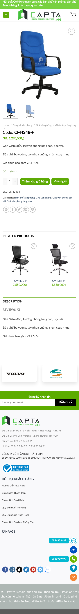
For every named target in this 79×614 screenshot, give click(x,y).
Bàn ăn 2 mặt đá (44, 601)
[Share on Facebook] (13, 210)
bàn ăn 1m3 (52, 592)
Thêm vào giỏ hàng (35, 181)
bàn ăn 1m (35, 592)
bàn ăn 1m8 (22, 601)
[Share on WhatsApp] (6, 210)
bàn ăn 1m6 (34, 596)
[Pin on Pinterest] (33, 210)
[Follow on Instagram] (12, 570)
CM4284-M (58, 281)
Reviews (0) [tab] (11, 309)
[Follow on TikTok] (19, 570)
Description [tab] (12, 301)
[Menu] (6, 15)
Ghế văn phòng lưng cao (19, 201)
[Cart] (73, 15)
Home (6, 125)
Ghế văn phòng (44, 125)
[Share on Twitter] (19, 210)
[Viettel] (59, 373)
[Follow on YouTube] (33, 570)
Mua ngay (60, 181)
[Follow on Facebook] (5, 570)
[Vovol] (19, 373)
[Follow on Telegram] (40, 570)
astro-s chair (17, 592)
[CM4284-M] (58, 259)
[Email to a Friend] (26, 210)
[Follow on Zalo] (47, 569)
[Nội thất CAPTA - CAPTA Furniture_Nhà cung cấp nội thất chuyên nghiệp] (39, 15)
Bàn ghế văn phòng (22, 125)
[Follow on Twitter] (26, 570)
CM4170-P (20, 281)
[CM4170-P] (20, 259)
